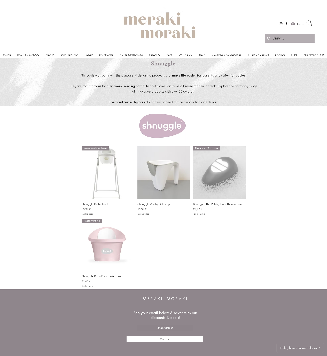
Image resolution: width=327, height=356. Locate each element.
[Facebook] (286, 23)
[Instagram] (281, 23)
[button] (309, 23)
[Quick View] (163, 172)
